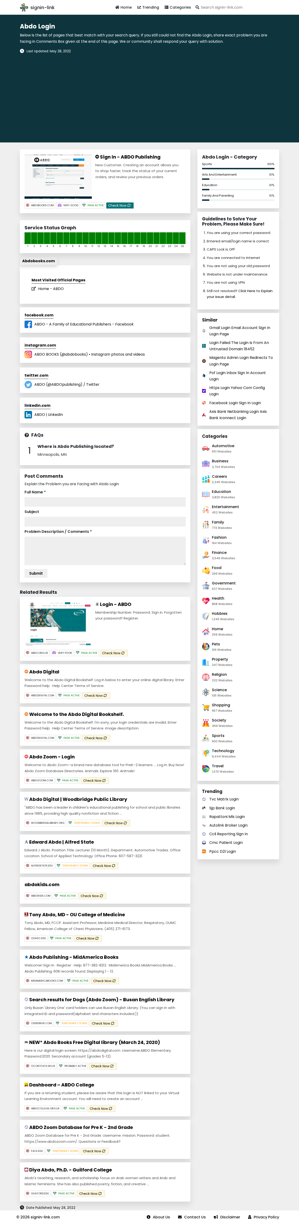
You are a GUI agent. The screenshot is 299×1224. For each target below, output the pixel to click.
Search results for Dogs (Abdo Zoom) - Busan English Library (101, 999)
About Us (161, 1217)
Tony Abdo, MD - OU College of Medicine (76, 914)
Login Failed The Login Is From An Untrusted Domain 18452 (239, 346)
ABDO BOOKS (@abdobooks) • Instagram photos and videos (89, 354)
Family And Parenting (218, 195)
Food (216, 567)
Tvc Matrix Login (224, 799)
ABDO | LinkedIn (48, 414)
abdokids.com (42, 884)
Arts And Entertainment (219, 174)
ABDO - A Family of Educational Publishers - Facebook (84, 324)
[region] (149, 94)
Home (126, 7)
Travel (218, 766)
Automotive (223, 446)
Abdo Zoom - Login (51, 757)
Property (220, 659)
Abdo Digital (43, 672)
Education (209, 185)
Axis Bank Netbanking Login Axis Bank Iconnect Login (238, 415)
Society (219, 720)
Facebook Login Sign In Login (235, 403)
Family (218, 522)
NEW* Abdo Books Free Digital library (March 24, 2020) (94, 1042)
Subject (32, 511)
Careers (219, 476)
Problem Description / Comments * (58, 531)
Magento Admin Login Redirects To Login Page (241, 361)
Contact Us (195, 1217)
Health (218, 598)
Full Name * (35, 492)
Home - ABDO (51, 288)
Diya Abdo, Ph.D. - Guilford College (70, 1170)
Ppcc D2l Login (222, 851)
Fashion (219, 537)
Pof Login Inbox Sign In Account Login (237, 376)
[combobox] (236, 7)
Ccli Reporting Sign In (228, 834)
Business (220, 461)
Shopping (221, 705)
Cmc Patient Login (226, 842)
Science (219, 690)
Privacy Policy (266, 1217)
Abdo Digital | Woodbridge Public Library (77, 799)
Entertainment (225, 506)
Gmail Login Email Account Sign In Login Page (239, 331)
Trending (150, 7)
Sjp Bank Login (222, 808)
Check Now (117, 205)
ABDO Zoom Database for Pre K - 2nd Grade (80, 1127)
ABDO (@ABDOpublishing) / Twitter (67, 384)
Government (224, 583)
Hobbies (220, 613)
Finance (219, 552)
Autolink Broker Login (228, 825)
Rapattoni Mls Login (227, 816)
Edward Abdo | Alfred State (61, 842)
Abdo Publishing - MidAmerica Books (73, 957)
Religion (219, 674)
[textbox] (236, 7)
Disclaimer (230, 1217)
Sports (207, 164)
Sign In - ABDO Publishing (129, 157)
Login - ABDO (115, 604)
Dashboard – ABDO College (61, 1085)
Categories (180, 7)
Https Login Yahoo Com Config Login (237, 391)
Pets (216, 644)
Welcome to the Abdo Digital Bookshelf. (76, 714)
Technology (223, 751)
